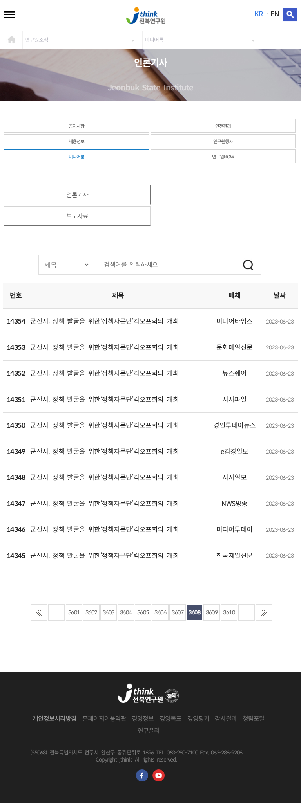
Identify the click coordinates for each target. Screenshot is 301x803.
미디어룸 (154, 39)
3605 (143, 612)
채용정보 (76, 141)
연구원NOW (223, 157)
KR (258, 14)
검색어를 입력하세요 (131, 265)
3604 (126, 612)
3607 (177, 612)
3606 (160, 612)
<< (39, 612)
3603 (108, 612)
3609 (212, 612)
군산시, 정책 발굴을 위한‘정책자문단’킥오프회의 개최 (104, 321)
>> (264, 612)
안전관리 (223, 126)
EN (274, 14)
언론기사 (77, 195)
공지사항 (76, 126)
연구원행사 (223, 141)
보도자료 (77, 216)
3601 (74, 612)
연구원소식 (36, 39)
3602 (91, 612)
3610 (229, 612)
